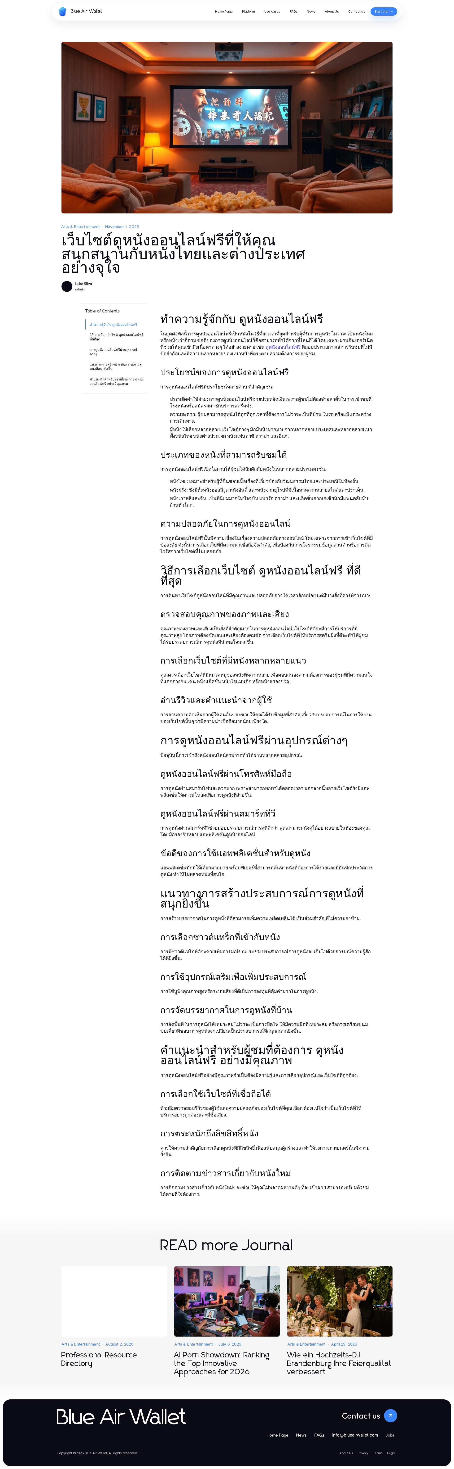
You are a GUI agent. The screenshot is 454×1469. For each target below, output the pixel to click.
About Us (346, 1453)
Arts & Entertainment (80, 227)
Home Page (277, 1435)
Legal (391, 1453)
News (301, 1435)
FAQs (319, 1435)
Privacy (363, 1453)
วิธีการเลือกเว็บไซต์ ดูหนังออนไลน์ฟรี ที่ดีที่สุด (117, 337)
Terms (377, 1453)
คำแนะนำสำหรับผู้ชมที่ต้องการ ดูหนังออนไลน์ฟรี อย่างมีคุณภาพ (117, 381)
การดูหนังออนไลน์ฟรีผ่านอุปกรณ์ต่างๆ (113, 352)
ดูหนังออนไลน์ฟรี (283, 347)
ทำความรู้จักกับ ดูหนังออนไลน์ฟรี (113, 324)
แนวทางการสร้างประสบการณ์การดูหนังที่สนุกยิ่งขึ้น (116, 366)
